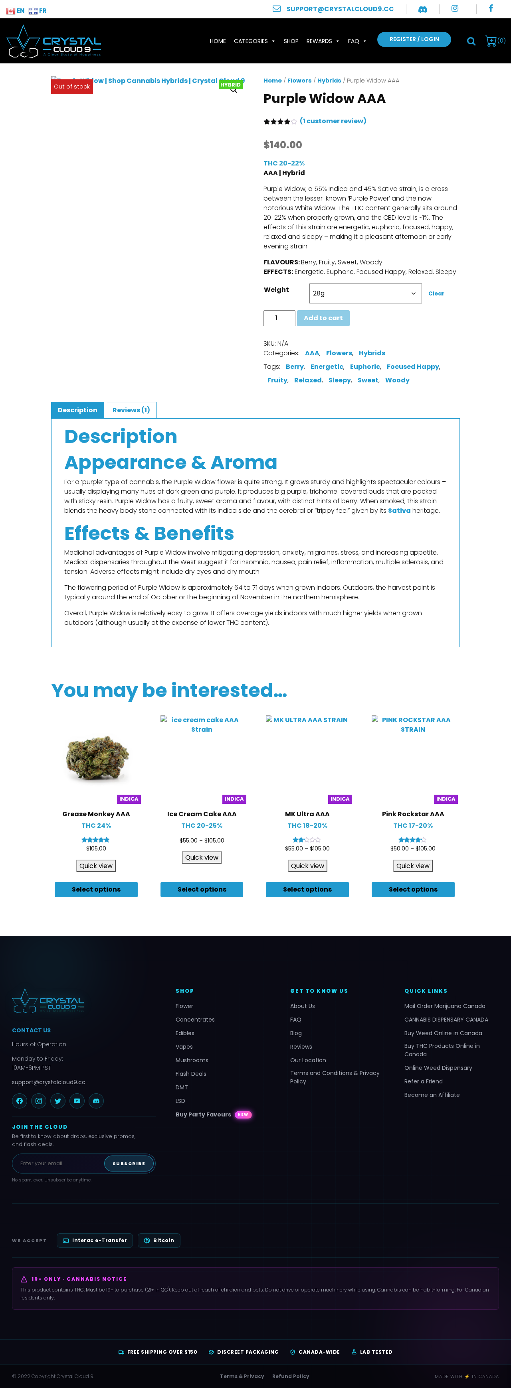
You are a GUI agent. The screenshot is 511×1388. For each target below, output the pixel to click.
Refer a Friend (423, 1081)
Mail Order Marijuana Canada (444, 1006)
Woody (397, 380)
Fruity (277, 380)
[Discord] (96, 1100)
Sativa (399, 510)
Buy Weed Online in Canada (443, 1033)
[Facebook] (19, 1100)
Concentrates (195, 1020)
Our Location (308, 1060)
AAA (312, 353)
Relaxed (308, 380)
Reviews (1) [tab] (131, 410)
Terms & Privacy (242, 1376)
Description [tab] (77, 410)
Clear (436, 293)
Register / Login (414, 39)
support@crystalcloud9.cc (48, 1082)
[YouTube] (77, 1100)
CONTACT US (31, 1030)
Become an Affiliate (432, 1095)
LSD (180, 1101)
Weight (276, 289)
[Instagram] (38, 1100)
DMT (182, 1087)
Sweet (368, 380)
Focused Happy (413, 366)
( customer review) (333, 121)
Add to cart (323, 318)
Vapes (184, 1047)
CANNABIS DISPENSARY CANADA (446, 1020)
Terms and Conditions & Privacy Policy (335, 1077)
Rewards (319, 41)
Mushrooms (192, 1060)
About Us (302, 1006)
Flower (184, 1006)
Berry (295, 366)
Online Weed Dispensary (438, 1068)
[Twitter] (57, 1100)
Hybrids (329, 81)
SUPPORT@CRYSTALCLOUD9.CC (340, 9)
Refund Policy (290, 1376)
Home (218, 41)
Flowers (299, 81)
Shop (291, 41)
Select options (96, 889)
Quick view (96, 865)
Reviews (301, 1047)
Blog (296, 1033)
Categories (251, 41)
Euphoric (365, 366)
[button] (471, 41)
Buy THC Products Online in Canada (442, 1050)
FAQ (353, 41)
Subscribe (129, 1163)
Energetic (327, 366)
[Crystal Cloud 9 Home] (84, 1001)
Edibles (185, 1033)
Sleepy (340, 380)
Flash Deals (191, 1074)
